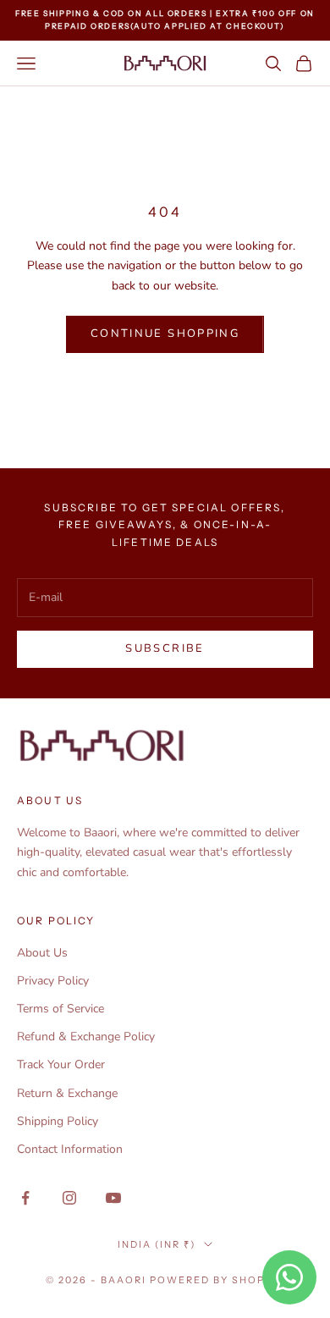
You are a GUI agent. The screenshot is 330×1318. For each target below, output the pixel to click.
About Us (42, 953)
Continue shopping (165, 333)
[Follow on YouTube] (113, 1197)
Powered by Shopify (217, 1280)
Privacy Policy (53, 981)
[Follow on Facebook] (25, 1197)
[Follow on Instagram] (69, 1197)
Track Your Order (61, 1064)
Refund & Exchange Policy (86, 1036)
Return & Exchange (67, 1093)
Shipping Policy (57, 1121)
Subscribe (164, 648)
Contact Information (70, 1149)
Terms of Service (60, 1009)
